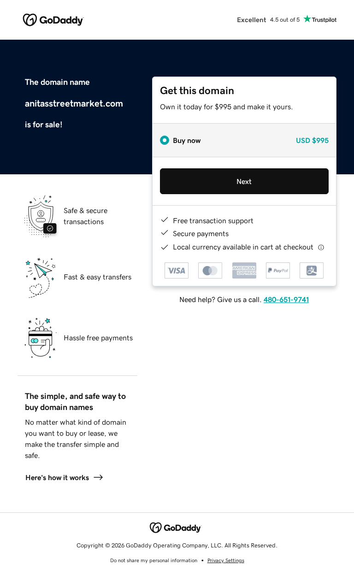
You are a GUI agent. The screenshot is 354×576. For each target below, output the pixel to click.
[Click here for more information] (321, 247)
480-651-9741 (286, 299)
